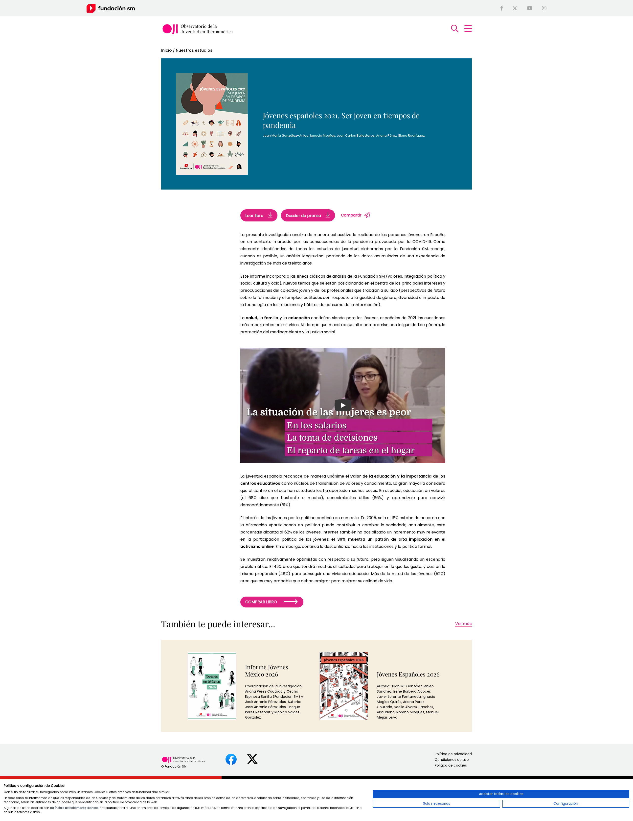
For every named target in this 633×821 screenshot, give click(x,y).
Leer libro (254, 216)
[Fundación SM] (111, 8)
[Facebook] (501, 8)
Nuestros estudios (194, 50)
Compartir (351, 215)
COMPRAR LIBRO (261, 602)
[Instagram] (544, 8)
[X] (514, 8)
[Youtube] (530, 8)
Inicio (166, 50)
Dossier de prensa (304, 216)
